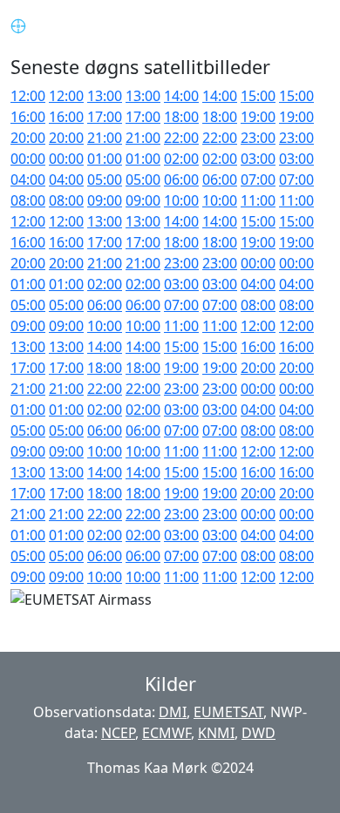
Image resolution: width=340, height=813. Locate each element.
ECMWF (166, 732)
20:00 (27, 137)
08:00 (27, 200)
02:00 (181, 158)
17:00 (104, 116)
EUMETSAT (228, 712)
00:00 (27, 158)
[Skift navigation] (305, 24)
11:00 (258, 200)
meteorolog (88, 24)
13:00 (104, 95)
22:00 (181, 137)
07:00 (258, 179)
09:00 (104, 200)
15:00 (258, 95)
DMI (173, 712)
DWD (258, 732)
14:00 (181, 95)
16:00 (27, 116)
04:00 (27, 179)
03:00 (258, 158)
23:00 (258, 137)
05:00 (104, 179)
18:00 (181, 116)
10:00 (181, 200)
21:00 (104, 137)
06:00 (181, 179)
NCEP (118, 732)
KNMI (216, 732)
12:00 (27, 95)
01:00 (104, 158)
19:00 (258, 116)
